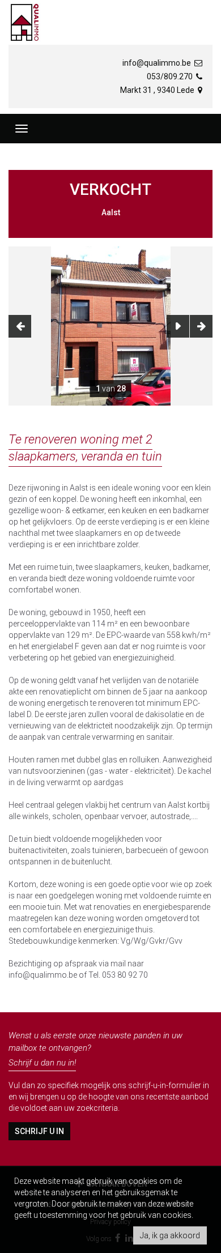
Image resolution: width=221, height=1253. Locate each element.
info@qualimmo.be (157, 62)
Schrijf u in (39, 1131)
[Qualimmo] (24, 22)
